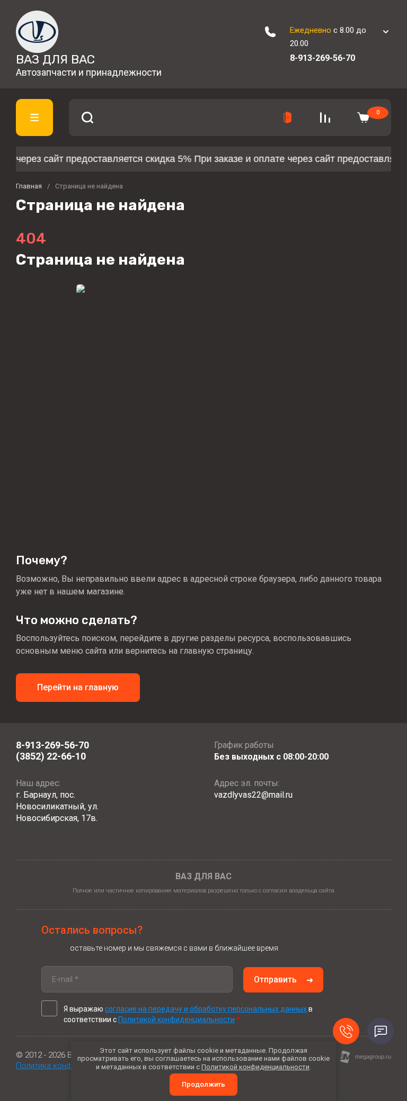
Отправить (275, 979)
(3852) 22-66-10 (51, 756)
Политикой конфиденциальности (176, 1019)
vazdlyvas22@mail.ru (253, 795)
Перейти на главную (78, 687)
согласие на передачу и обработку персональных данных (206, 1009)
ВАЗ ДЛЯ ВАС (55, 59)
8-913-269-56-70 (322, 58)
